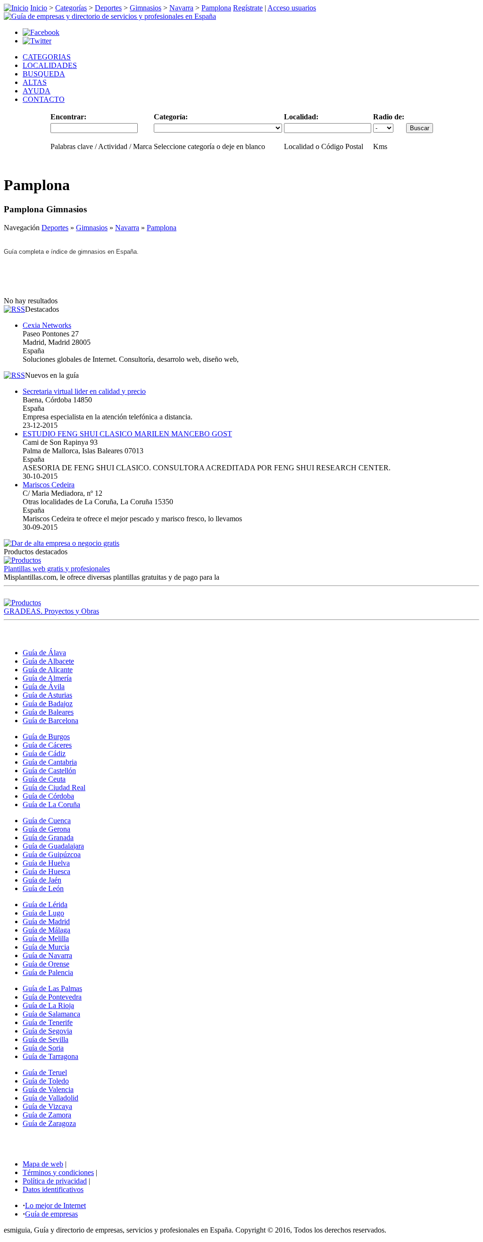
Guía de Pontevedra (52, 997)
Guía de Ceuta (44, 779)
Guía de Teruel (45, 1072)
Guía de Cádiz (44, 754)
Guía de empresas (51, 1214)
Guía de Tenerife (48, 1022)
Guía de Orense (46, 964)
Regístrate (248, 8)
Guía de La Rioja (48, 1005)
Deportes (108, 8)
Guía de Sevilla (45, 1039)
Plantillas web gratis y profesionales (57, 569)
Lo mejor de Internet (55, 1205)
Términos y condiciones (58, 1172)
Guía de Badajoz (48, 704)
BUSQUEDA (44, 74)
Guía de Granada (48, 838)
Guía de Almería (47, 678)
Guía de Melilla (46, 938)
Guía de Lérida (45, 904)
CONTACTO (44, 99)
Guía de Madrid (46, 921)
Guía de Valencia (48, 1089)
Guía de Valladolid (50, 1098)
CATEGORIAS (47, 57)
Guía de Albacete (48, 661)
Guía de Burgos (46, 737)
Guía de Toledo (46, 1081)
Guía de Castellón (49, 771)
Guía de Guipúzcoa (52, 854)
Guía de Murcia (46, 947)
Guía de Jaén (42, 880)
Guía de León (43, 888)
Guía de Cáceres (47, 745)
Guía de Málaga (46, 930)
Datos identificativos (53, 1189)
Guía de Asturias (47, 695)
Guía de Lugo (43, 913)
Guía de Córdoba (48, 796)
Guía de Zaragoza (49, 1123)
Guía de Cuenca (47, 821)
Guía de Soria (43, 1048)
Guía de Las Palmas (52, 988)
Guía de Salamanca (51, 1014)
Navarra (181, 8)
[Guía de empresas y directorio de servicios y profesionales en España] (110, 16)
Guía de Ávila (44, 687)
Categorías (71, 8)
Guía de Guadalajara (53, 846)
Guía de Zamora (47, 1115)
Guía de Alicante (48, 670)
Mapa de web (43, 1164)
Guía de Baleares (48, 712)
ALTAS (35, 82)
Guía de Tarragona (50, 1056)
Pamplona (216, 8)
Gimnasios (145, 8)
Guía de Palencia (48, 972)
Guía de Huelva (46, 863)
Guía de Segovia (47, 1031)
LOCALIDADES (50, 65)
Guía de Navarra (47, 955)
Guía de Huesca (46, 871)
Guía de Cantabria (50, 762)
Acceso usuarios (291, 8)
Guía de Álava (44, 653)
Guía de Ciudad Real (54, 788)
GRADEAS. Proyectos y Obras (51, 611)
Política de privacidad (55, 1181)
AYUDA (36, 91)
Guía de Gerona (46, 829)
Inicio (38, 8)
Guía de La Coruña (51, 804)
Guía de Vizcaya (47, 1106)
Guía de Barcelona (50, 721)
